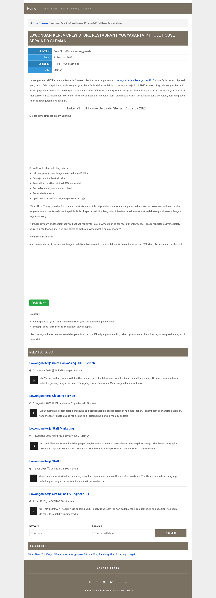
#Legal (131, 554)
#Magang (121, 554)
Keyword (34, 526)
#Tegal (49, 554)
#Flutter (58, 554)
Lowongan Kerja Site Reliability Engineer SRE (59, 494)
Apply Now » (39, 302)
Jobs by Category (69, 8)
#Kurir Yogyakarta (73, 554)
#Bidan (88, 554)
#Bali (112, 554)
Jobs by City (50, 8)
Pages (85, 8)
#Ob (42, 554)
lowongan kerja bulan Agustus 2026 (134, 80)
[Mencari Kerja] (108, 568)
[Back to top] (126, 582)
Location (97, 526)
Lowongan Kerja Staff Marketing (51, 428)
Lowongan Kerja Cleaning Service (52, 395)
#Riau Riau (34, 554)
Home (31, 9)
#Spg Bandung (100, 554)
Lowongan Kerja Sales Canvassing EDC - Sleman (62, 363)
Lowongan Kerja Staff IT (46, 461)
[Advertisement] (108, 142)
